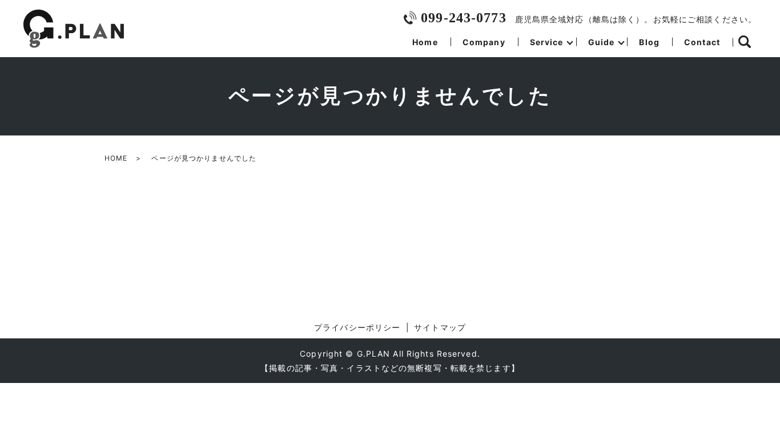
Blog (649, 42)
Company (484, 42)
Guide (601, 42)
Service (547, 42)
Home (424, 42)
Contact (702, 42)
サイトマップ (440, 327)
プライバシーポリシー (357, 327)
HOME (115, 158)
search (745, 42)
